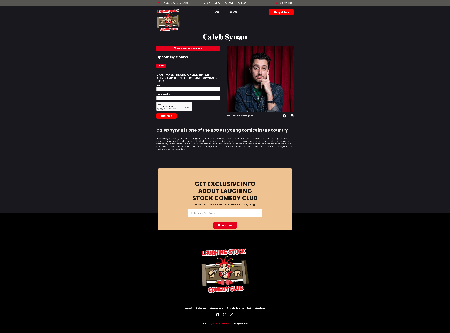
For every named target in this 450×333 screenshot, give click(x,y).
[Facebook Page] (284, 116)
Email (159, 85)
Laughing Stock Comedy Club (220, 324)
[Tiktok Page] (231, 315)
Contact (242, 3)
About (207, 3)
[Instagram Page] (292, 116)
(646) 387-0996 (285, 3)
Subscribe (226, 225)
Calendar (217, 3)
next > (161, 65)
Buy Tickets (282, 12)
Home (216, 11)
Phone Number (163, 94)
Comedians (229, 3)
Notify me (166, 115)
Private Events (235, 308)
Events (233, 11)
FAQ (249, 308)
